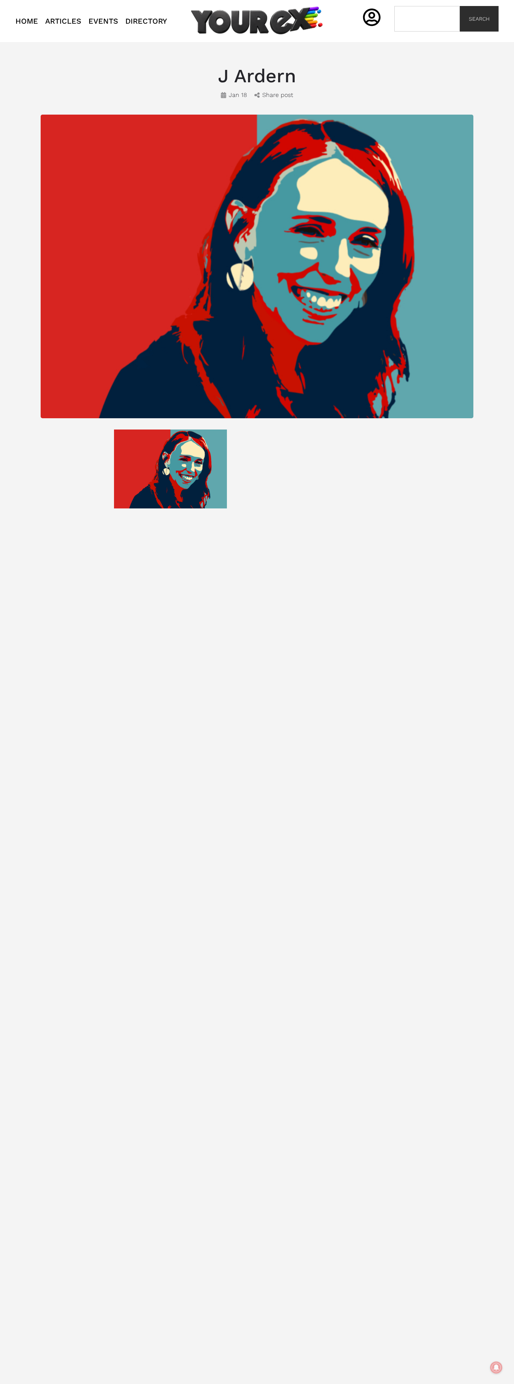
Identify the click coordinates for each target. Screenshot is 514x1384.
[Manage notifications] (496, 1367)
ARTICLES (63, 21)
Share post (277, 94)
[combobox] (427, 19)
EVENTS (103, 21)
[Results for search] (427, 36)
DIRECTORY (146, 21)
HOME (26, 21)
